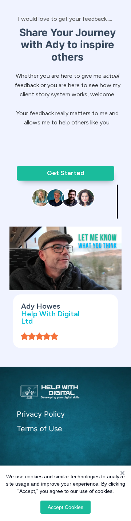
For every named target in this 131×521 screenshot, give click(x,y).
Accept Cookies (65, 507)
